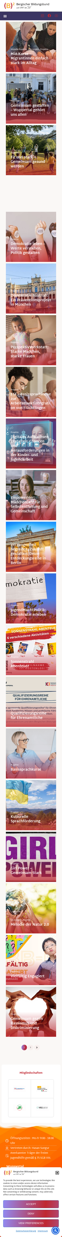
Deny (31, 1213)
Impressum (43, 1231)
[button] (57, 1172)
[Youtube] (56, 16)
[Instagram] (42, 16)
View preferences (31, 1223)
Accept (31, 1204)
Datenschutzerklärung (26, 1231)
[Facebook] (49, 16)
